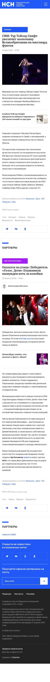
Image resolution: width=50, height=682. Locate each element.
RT (39, 188)
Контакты (18, 594)
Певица (22, 217)
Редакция (6, 594)
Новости (30, 198)
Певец (11, 499)
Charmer (16, 657)
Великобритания (22, 220)
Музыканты (7, 220)
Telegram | (7, 202)
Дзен (38, 198)
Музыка (31, 217)
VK (43, 198)
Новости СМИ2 (9, 534)
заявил (26, 457)
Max (14, 202)
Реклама (30, 594)
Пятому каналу (26, 338)
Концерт (12, 217)
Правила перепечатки (12, 649)
